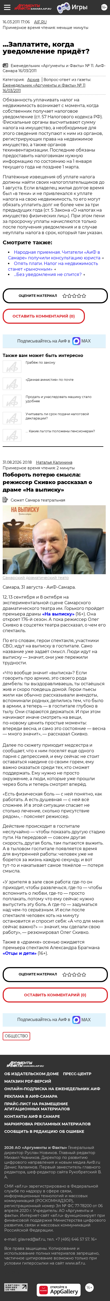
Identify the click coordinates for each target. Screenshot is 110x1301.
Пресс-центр (77, 1073)
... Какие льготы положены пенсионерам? (60, 431)
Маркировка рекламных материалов (47, 1124)
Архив (33, 79)
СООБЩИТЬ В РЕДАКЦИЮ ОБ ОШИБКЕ (44, 1131)
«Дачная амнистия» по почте (49, 380)
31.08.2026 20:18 (17, 462)
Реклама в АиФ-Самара (30, 1096)
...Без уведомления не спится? (48, 274)
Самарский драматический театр (36, 577)
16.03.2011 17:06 (16, 22)
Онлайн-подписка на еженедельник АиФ (52, 1088)
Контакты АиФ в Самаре (32, 1116)
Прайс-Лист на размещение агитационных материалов (37, 1106)
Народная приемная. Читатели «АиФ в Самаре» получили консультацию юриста (54, 255)
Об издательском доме (31, 1073)
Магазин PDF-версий (27, 1081)
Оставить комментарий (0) (44, 316)
